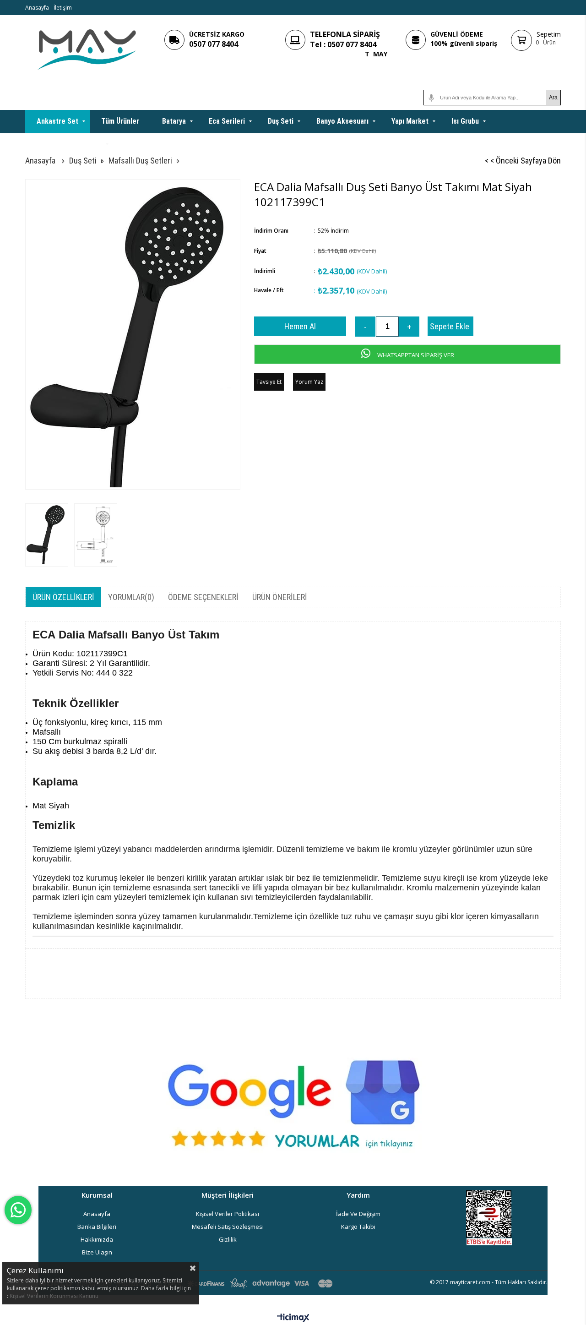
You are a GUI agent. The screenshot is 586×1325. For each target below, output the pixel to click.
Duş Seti (280, 121)
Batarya (174, 121)
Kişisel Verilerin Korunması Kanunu (54, 1296)
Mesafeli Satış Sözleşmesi (228, 1226)
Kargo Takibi (358, 1226)
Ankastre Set (57, 121)
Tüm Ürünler (120, 121)
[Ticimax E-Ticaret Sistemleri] (293, 1318)
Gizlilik (228, 1239)
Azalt (365, 326)
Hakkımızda (97, 1239)
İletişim (63, 7)
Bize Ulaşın (97, 1252)
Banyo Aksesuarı (342, 121)
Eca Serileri (227, 121)
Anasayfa (37, 7)
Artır (409, 326)
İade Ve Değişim (358, 1214)
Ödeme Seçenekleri (203, 597)
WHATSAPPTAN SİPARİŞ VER (415, 355)
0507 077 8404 (213, 44)
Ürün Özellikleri (63, 597)
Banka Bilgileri (96, 1226)
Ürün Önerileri (279, 597)
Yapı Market (410, 121)
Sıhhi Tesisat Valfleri (69, 144)
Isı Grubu (465, 121)
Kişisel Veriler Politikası (227, 1214)
